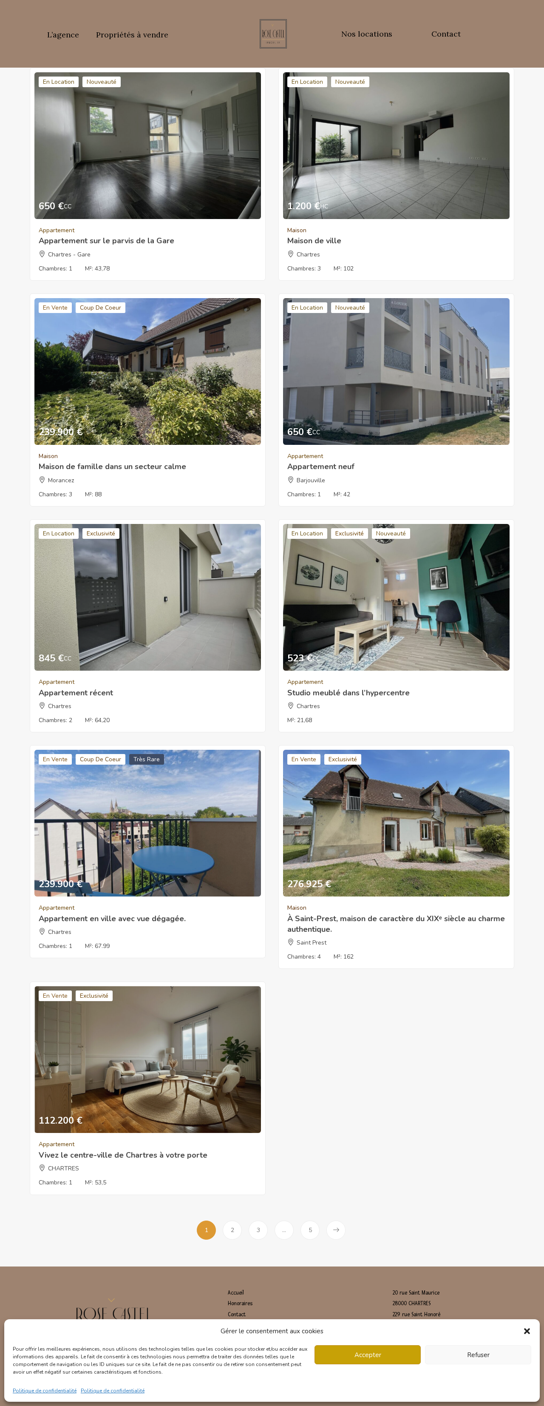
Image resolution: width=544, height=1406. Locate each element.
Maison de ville (314, 241)
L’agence (63, 35)
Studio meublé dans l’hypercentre (348, 693)
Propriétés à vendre (132, 35)
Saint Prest (311, 943)
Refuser (478, 1355)
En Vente (55, 308)
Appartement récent (76, 693)
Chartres (308, 254)
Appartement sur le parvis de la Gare (106, 241)
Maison (296, 230)
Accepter (367, 1355)
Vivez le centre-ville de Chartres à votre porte (123, 1155)
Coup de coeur (100, 308)
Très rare (146, 759)
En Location (58, 82)
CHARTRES (63, 1168)
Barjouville (311, 480)
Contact (446, 34)
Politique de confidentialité (44, 1390)
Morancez (61, 480)
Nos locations (366, 34)
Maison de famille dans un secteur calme (112, 466)
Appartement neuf (320, 466)
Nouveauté (101, 82)
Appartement (56, 230)
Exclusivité (101, 533)
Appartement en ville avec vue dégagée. (112, 919)
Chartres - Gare (69, 254)
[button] (527, 1331)
